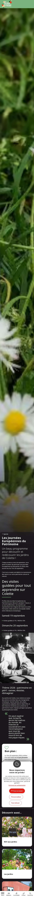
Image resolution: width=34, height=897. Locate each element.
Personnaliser (16, 797)
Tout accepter (18, 791)
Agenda (5, 534)
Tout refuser (15, 803)
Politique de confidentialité (17, 785)
